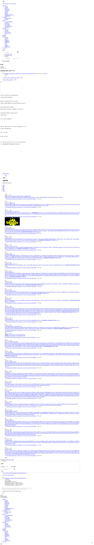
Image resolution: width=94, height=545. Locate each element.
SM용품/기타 (7, 42)
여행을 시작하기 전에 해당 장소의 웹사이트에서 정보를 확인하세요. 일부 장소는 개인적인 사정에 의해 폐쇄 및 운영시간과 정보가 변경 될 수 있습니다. (34, 197)
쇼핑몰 (4, 36)
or (17, 58)
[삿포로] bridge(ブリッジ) (9, 228)
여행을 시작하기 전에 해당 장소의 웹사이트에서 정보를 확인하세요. (18, 196)
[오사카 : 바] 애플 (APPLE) (10, 203)
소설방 (6, 6)
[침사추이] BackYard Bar (9, 420)
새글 (9, 475)
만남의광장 (5, 17)
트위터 (6, 13)
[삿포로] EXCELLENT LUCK (10, 290)
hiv (5, 34)
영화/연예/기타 (7, 509)
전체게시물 (32, 73)
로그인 (4, 61)
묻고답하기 (7, 27)
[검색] (14, 469)
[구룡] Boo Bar (7, 402)
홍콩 (3, 188)
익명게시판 (7, 10)
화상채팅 (4, 35)
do (11, 55)
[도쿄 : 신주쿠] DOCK (9, 352)
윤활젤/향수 (7, 41)
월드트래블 (6, 73)
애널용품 (6, 37)
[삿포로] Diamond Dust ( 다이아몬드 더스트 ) (13, 326)
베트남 (4, 190)
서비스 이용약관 (6, 473)
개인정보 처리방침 (12, 473)
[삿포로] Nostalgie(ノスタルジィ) (11, 263)
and (14, 58)
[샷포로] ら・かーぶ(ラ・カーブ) (11, 246)
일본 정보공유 (7, 32)
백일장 (6, 7)
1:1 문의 (4, 475)
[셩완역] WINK (8, 382)
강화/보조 (6, 533)
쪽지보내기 (13, 73)
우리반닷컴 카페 (8, 18)
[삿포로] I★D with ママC (9, 272)
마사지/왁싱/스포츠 (8, 26)
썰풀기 (4, 20)
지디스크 (4, 541)
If (7, 55)
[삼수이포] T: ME (8, 430)
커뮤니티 (4, 5)
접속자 (12, 475)
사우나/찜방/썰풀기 (9, 21)
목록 (6, 175)
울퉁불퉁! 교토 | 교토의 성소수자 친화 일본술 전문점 (15, 334)
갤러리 (6, 12)
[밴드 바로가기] (4, 493)
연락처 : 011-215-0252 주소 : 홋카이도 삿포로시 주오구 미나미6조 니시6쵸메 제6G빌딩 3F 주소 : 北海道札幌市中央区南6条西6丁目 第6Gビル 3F (32, 320)
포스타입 (7, 22)
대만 (3, 187)
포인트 (6, 44)
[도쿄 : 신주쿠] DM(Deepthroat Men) (11, 341)
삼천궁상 (8, 337)
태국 (3, 189)
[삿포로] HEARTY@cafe (9, 307)
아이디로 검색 (26, 73)
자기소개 (22, 73)
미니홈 (9, 73)
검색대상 (3, 466)
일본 (44, 73)
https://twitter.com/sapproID (8, 79)
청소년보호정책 (20, 473)
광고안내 (24, 473)
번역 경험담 (7, 24)
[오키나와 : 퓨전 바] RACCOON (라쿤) (12, 211)
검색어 (13, 466)
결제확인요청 (7, 46)
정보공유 (4, 28)
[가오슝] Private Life (8, 440)
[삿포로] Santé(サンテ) (9, 319)
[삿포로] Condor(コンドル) (10, 254)
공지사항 (6, 29)
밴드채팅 (6, 19)
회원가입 (7, 61)
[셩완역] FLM (7, 372)
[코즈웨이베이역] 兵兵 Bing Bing (11, 411)
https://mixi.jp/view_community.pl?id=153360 (12, 77)
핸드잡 (6, 38)
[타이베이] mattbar (8, 449)
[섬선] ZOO (7, 391)
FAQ (7, 475)
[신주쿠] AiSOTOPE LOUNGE (10, 361)
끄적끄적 (6, 11)
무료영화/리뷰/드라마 (9, 14)
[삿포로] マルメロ (8, 237)
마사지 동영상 (7, 25)
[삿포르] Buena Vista (8, 282)
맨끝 (13, 459)
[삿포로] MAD (7, 299)
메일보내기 (18, 73)
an (9, 55)
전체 (3, 185)
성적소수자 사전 (8, 33)
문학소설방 (7, 9)
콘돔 (6, 43)
